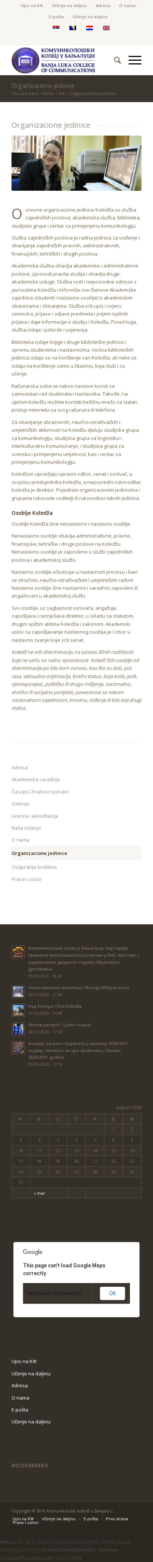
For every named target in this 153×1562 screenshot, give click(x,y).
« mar (39, 1193)
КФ (62, 93)
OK (112, 1293)
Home (48, 93)
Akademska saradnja (36, 779)
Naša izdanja (26, 827)
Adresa (103, 5)
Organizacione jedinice (43, 86)
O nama (127, 5)
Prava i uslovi (27, 879)
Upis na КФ (32, 5)
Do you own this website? (55, 1293)
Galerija (20, 803)
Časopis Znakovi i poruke (40, 791)
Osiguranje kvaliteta (34, 867)
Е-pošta (56, 16)
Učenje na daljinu (69, 5)
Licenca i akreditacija (35, 815)
